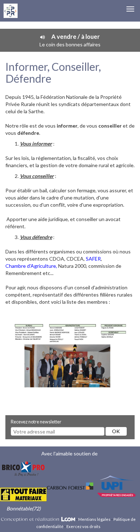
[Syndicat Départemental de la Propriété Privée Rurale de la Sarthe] (11, 11)
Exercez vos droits (83, 526)
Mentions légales (94, 519)
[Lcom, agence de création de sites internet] (38, 519)
